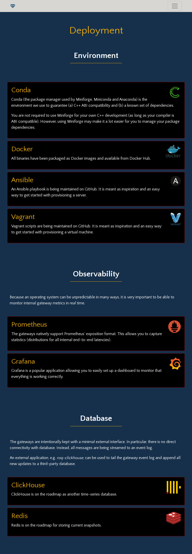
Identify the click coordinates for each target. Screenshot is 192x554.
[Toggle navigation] (175, 6)
